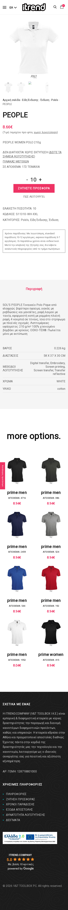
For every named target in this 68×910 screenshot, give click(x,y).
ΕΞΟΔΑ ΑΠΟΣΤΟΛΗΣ (19, 809)
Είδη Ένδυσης (30, 100)
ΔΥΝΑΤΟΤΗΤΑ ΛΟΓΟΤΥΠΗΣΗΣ (25, 815)
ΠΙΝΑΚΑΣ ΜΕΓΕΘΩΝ (16, 161)
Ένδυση (44, 100)
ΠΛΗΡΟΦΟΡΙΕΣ (16, 794)
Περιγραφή (34, 289)
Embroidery (57, 363)
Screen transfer (43, 370)
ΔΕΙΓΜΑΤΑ (13, 820)
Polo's (54, 100)
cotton (61, 388)
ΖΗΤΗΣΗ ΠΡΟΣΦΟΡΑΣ (20, 799)
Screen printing (55, 366)
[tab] (34, 288)
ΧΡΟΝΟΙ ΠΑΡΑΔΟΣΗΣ (20, 804)
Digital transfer (39, 363)
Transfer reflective (59, 372)
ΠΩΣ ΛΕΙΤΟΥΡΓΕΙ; (34, 196)
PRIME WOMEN (50, 654)
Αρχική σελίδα (11, 100)
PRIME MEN (17, 492)
